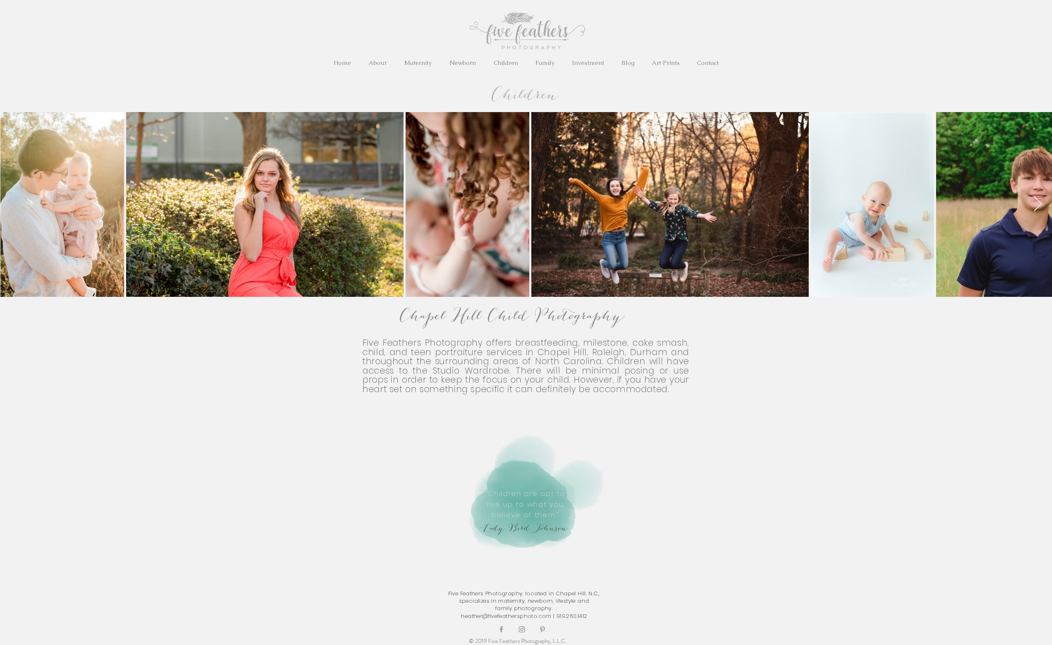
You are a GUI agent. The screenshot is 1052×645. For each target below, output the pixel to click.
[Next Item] (1038, 204)
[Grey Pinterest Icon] (542, 629)
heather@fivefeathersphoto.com (506, 616)
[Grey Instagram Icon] (522, 629)
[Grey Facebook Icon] (501, 629)
